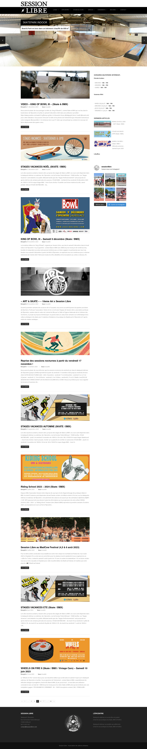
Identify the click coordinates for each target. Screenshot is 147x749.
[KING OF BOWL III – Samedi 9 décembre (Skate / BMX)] (55, 233)
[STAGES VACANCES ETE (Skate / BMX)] (55, 601)
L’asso (55, 10)
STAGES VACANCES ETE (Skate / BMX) (42, 607)
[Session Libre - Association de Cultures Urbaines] (73, 7)
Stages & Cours (78, 10)
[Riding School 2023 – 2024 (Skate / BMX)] (55, 481)
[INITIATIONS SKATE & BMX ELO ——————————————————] (110, 194)
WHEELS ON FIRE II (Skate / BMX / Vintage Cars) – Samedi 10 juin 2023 (54, 669)
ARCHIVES (113, 10)
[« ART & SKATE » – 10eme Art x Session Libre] (55, 295)
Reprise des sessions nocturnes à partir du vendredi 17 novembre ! (51, 362)
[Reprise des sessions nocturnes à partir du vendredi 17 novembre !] (55, 355)
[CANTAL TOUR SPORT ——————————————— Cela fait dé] (110, 179)
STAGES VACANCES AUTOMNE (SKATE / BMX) (46, 426)
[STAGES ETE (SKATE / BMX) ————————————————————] (99, 179)
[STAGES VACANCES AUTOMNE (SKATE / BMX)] (55, 420)
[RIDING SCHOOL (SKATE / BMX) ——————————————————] (121, 179)
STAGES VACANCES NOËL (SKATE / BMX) (43, 166)
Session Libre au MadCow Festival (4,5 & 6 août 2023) (50, 547)
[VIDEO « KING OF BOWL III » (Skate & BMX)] (55, 98)
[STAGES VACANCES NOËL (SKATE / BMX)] (55, 160)
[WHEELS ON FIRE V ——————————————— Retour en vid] (121, 194)
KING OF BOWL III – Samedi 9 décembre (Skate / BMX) (50, 239)
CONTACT (123, 10)
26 (50, 701)
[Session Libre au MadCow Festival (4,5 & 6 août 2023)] (55, 541)
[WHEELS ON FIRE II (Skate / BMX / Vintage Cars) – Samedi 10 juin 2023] (55, 662)
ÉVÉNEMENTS (102, 10)
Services (91, 10)
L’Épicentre (65, 10)
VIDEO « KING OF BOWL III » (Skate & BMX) (44, 104)
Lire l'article (24, 127)
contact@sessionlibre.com (29, 727)
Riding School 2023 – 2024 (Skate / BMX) (43, 486)
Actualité (47, 107)
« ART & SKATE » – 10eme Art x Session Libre (46, 301)
